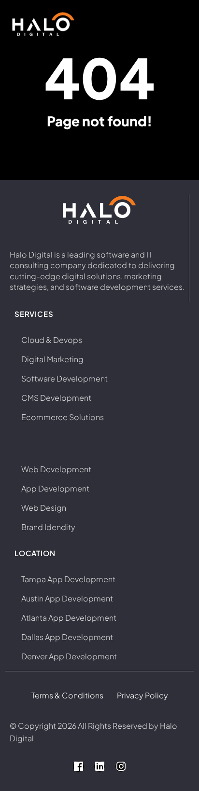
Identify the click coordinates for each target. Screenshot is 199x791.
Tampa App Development (68, 579)
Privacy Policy (142, 695)
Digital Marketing (52, 359)
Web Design (43, 508)
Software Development (64, 378)
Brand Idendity (48, 527)
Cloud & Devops (51, 340)
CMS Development (56, 398)
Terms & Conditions (67, 695)
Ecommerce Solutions (62, 417)
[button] (174, 24)
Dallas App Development (67, 637)
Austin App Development (67, 598)
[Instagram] (120, 766)
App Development (55, 488)
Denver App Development (69, 656)
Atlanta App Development (68, 618)
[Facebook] (78, 766)
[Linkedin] (99, 766)
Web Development (56, 469)
